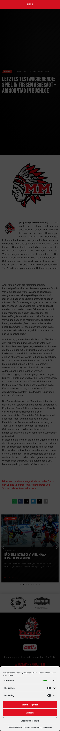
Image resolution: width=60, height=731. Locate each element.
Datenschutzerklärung (33, 727)
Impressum (47, 727)
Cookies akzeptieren (30, 704)
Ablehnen (30, 712)
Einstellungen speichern (30, 720)
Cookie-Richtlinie (15, 727)
